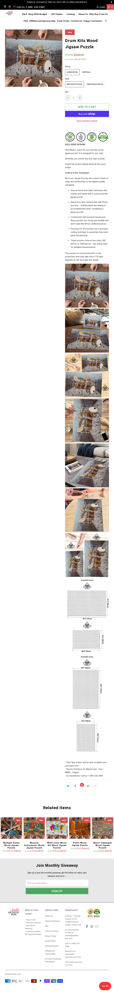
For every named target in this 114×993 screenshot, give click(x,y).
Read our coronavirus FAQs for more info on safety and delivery (57, 2)
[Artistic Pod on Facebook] (4, 7)
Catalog (70, 14)
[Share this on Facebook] (75, 786)
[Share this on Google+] (88, 786)
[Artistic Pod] (9, 13)
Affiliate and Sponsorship (42, 20)
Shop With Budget (38, 14)
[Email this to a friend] (95, 786)
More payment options (87, 120)
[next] (59, 58)
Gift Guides (57, 14)
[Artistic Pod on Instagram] (9, 7)
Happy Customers (92, 20)
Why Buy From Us (98, 14)
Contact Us (76, 20)
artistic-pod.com (75, 962)
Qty (67, 92)
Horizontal (72, 72)
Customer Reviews (52, 921)
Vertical (86, 72)
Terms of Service (51, 931)
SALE (24, 14)
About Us (83, 14)
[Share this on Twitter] (68, 786)
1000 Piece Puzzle (94, 84)
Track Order (63, 20)
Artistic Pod (16, 974)
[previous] (8, 58)
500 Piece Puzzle (74, 84)
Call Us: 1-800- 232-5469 (31, 7)
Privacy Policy (50, 941)
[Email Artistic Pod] (14, 7)
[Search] (106, 21)
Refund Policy (50, 936)
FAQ (26, 20)
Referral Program (52, 946)
